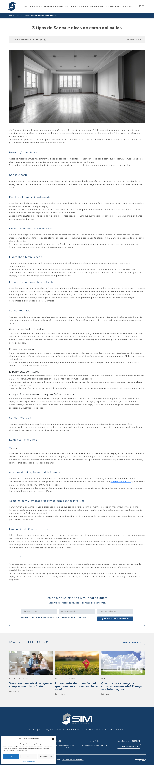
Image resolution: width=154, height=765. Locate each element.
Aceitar (11, 756)
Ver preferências (45, 756)
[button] (53, 739)
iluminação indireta (121, 482)
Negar (28, 756)
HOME (26, 6)
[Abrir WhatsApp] (149, 760)
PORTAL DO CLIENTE (124, 6)
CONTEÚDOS (70, 6)
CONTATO (109, 6)
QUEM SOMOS (36, 6)
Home (11, 15)
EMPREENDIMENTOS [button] (53, 6)
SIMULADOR (82, 6)
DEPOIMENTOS (96, 6)
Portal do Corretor (129, 746)
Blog (18, 15)
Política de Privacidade (28, 761)
